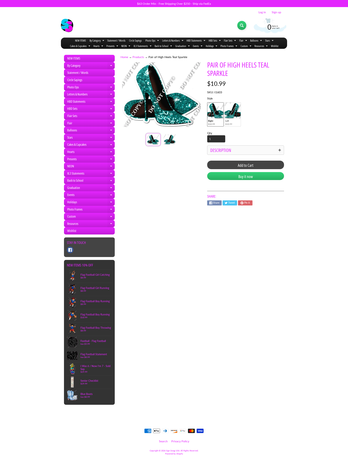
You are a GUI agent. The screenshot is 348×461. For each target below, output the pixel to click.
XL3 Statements (143, 46)
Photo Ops (152, 41)
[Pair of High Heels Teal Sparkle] (153, 139)
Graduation (183, 46)
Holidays (212, 46)
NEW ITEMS (80, 40)
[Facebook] (70, 250)
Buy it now (245, 176)
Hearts (98, 46)
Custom (246, 46)
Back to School (164, 46)
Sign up (276, 12)
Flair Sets (230, 41)
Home (124, 57)
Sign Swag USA (172, 450)
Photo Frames (229, 46)
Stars (269, 41)
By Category (97, 41)
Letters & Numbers (173, 41)
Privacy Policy (180, 441)
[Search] (241, 25)
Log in (262, 12)
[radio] (215, 114)
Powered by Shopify (174, 453)
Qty (209, 133)
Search (163, 441)
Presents (112, 46)
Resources (261, 46)
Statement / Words (116, 40)
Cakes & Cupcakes (80, 46)
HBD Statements (196, 41)
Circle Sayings (135, 40)
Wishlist (274, 46)
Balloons (256, 41)
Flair (243, 41)
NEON (126, 46)
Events (198, 46)
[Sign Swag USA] (67, 25)
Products (138, 57)
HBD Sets (215, 41)
